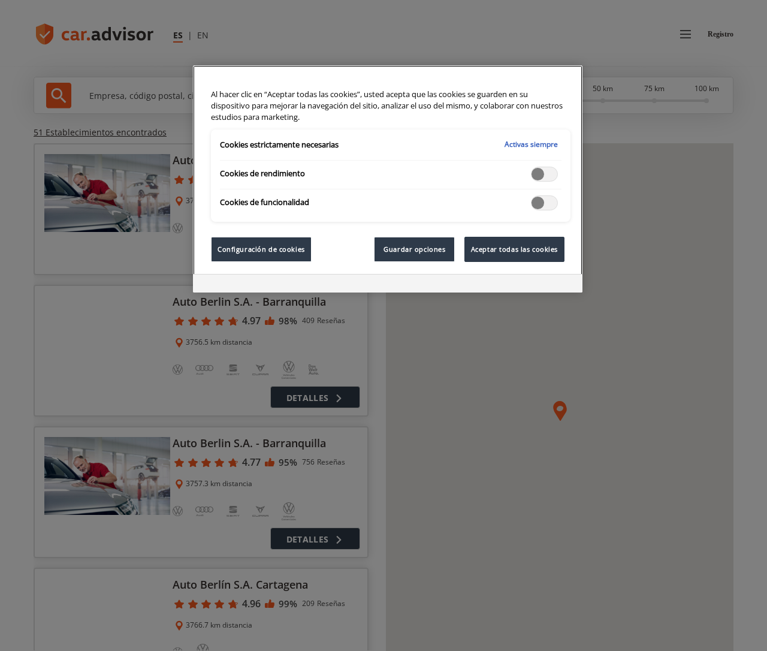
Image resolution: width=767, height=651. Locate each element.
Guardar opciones (414, 249)
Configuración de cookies (261, 249)
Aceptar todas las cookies (514, 249)
